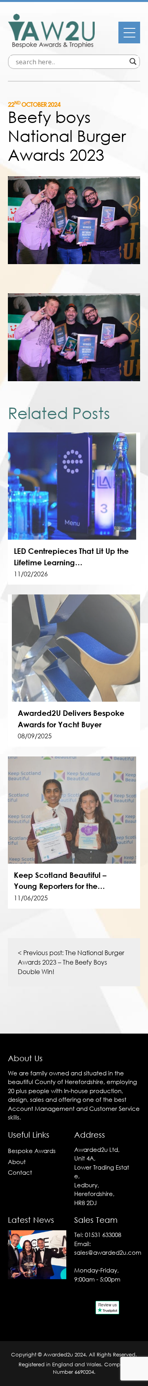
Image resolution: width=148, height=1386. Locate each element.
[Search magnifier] (133, 61)
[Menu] (129, 32)
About (17, 1161)
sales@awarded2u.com (107, 1252)
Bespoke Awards (32, 1150)
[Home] (51, 46)
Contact (20, 1172)
